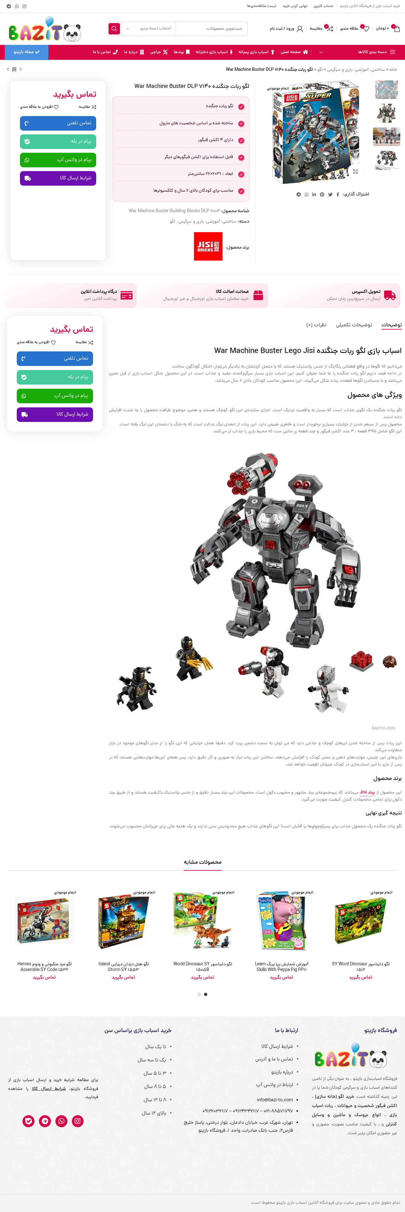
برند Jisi (367, 792)
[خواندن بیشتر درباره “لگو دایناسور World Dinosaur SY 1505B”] (171, 894)
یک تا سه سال (152, 1060)
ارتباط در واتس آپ (274, 1085)
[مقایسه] (329, 923)
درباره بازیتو (282, 1072)
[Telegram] (45, 1121)
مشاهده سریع (329, 909)
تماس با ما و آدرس (274, 1059)
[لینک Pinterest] (322, 194)
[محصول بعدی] (8, 69)
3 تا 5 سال (155, 1074)
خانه (393, 70)
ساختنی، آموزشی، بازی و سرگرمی (356, 70)
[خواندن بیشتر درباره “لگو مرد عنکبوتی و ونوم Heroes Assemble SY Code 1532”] (13, 894)
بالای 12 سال (154, 1113)
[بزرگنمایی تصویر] (356, 171)
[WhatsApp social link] (17, 6)
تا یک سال (155, 1047)
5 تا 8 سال (155, 1087)
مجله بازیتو (24, 52)
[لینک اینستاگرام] (24, 6)
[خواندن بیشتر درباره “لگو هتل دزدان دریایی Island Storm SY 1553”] (92, 894)
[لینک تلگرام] (9, 6)
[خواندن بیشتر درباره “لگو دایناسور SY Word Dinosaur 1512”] (329, 894)
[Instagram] (78, 1121)
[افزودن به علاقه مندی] (329, 937)
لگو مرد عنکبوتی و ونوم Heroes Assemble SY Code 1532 (44, 967)
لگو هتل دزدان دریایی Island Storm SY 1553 (123, 967)
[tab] (392, 325)
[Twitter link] (330, 194)
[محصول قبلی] (20, 69)
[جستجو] (114, 28)
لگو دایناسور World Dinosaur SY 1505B (202, 967)
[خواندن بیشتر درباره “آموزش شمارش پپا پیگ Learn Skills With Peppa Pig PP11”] (250, 894)
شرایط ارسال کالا (277, 1047)
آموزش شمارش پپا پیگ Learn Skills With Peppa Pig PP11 (281, 967)
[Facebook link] (337, 194)
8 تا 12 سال (155, 1100)
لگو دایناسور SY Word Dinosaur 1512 (360, 967)
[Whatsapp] (61, 1121)
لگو (320, 70)
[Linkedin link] (314, 194)
